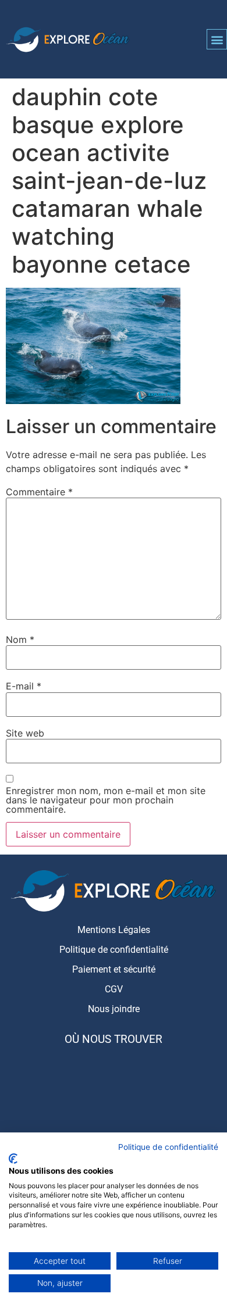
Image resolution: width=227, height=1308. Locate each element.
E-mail (23, 686)
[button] (217, 39)
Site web (25, 733)
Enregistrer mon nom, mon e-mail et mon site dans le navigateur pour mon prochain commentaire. (105, 800)
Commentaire (39, 491)
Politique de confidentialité (168, 1147)
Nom (20, 639)
